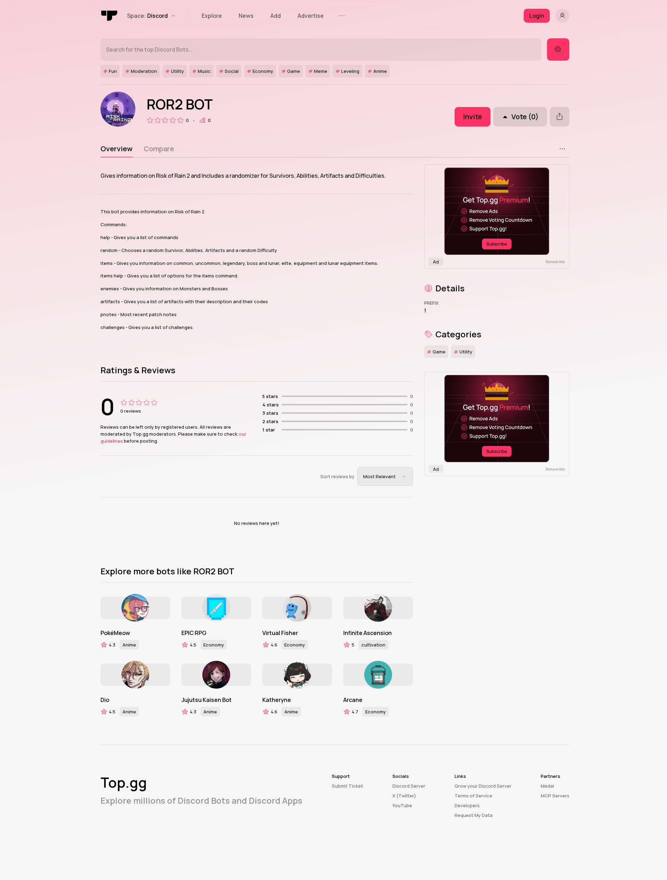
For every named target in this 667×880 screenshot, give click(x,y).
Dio (104, 700)
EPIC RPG (194, 633)
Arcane (352, 700)
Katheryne (276, 700)
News (246, 16)
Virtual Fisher (280, 633)
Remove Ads (555, 261)
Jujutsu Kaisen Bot (206, 700)
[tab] (116, 148)
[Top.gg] (109, 16)
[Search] (558, 49)
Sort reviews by (337, 476)
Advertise (311, 16)
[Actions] (562, 149)
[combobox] (385, 476)
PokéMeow (115, 633)
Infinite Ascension (367, 633)
